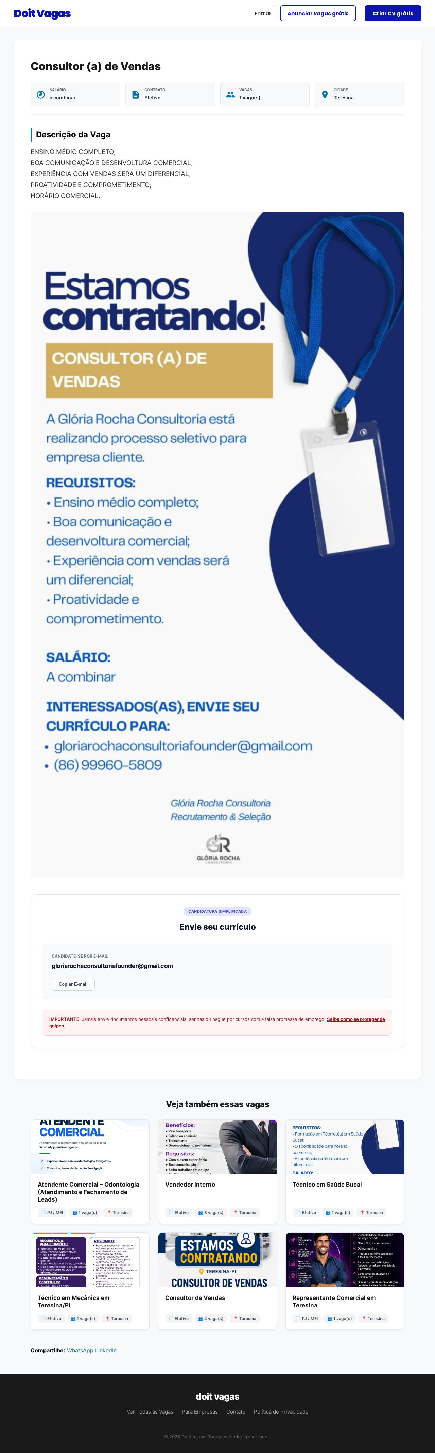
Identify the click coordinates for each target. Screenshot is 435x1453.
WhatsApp (80, 1350)
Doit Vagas (42, 13)
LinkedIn (106, 1350)
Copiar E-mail (73, 984)
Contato (235, 1411)
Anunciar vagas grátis (318, 13)
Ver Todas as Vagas (150, 1411)
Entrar (263, 13)
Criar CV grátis (393, 13)
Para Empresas (200, 1411)
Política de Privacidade (281, 1411)
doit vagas (217, 1396)
